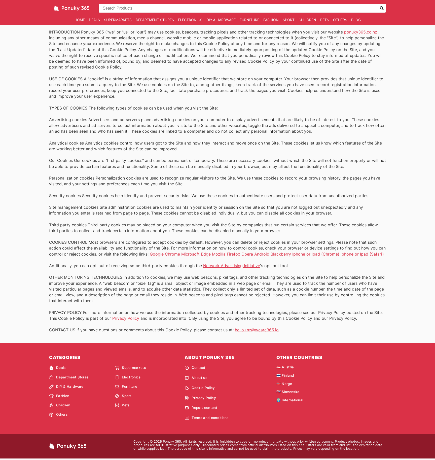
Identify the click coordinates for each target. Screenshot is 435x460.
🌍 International (289, 400)
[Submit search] (382, 8)
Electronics (190, 20)
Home (80, 20)
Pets (324, 20)
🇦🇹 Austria (285, 367)
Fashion (271, 20)
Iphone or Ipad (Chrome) (315, 254)
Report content (204, 408)
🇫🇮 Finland (285, 375)
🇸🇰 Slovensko (288, 392)
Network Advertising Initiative (231, 265)
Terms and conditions (210, 418)
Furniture (249, 20)
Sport (289, 20)
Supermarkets (118, 20)
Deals (94, 20)
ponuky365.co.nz (360, 31)
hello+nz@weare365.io (257, 329)
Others (340, 20)
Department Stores (155, 20)
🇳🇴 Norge (284, 384)
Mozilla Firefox (226, 254)
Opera (247, 254)
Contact (198, 368)
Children (307, 20)
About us (199, 378)
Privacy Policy (125, 318)
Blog (356, 20)
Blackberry (281, 254)
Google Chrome (165, 254)
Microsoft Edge (196, 254)
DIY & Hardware (221, 20)
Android (261, 254)
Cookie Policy (203, 388)
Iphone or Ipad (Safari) (362, 254)
